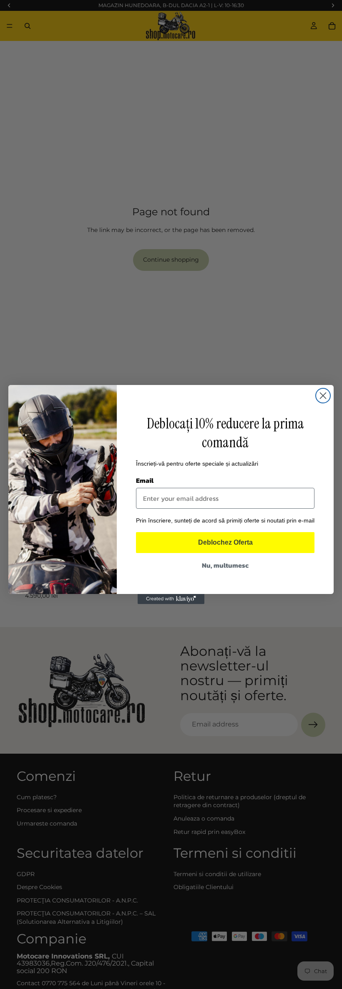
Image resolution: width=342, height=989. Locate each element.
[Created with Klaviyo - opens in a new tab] (171, 599)
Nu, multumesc (225, 565)
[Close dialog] (323, 395)
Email (144, 480)
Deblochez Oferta (225, 542)
